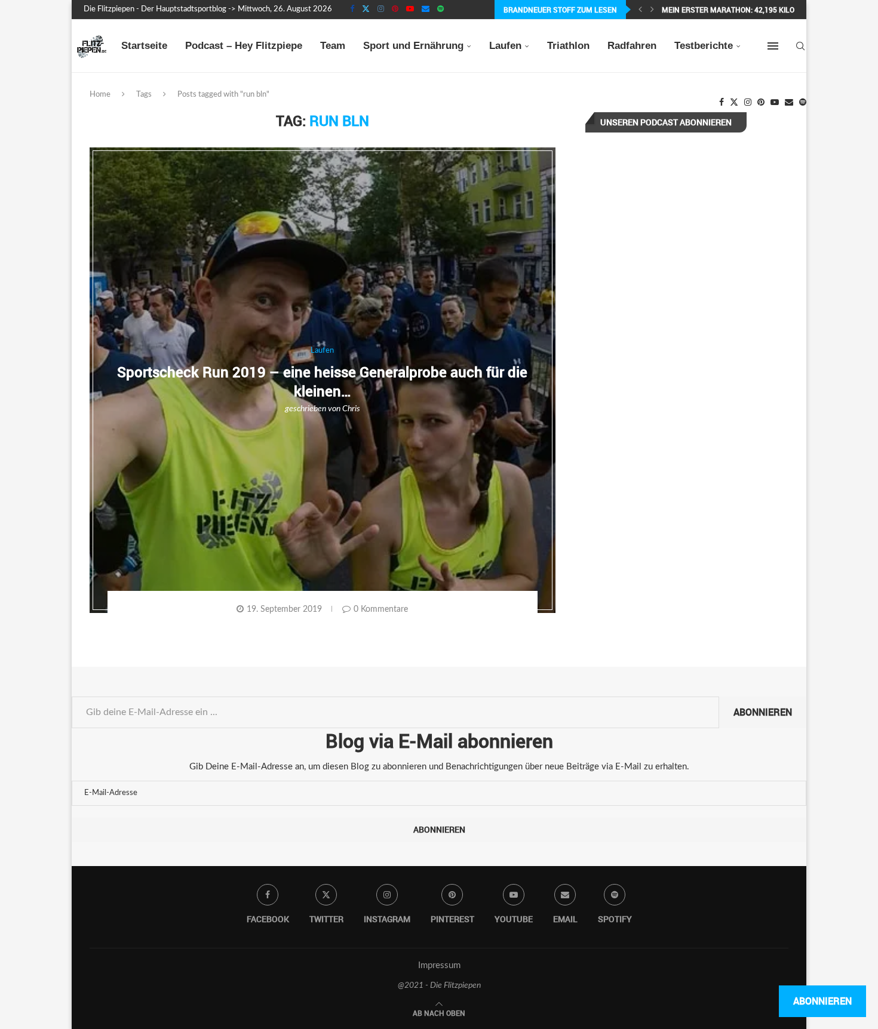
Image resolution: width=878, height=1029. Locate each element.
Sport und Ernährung (413, 45)
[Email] (425, 9)
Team (332, 45)
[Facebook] (352, 9)
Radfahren (631, 45)
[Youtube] (410, 9)
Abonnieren (762, 712)
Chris (351, 409)
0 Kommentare (381, 609)
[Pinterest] (395, 9)
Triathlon (568, 45)
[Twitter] (366, 9)
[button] (640, 9)
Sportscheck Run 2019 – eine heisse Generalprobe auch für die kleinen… (322, 381)
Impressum (439, 965)
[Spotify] (440, 9)
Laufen (505, 45)
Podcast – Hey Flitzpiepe (243, 45)
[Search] (800, 46)
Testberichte (703, 45)
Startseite (144, 45)
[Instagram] (380, 9)
